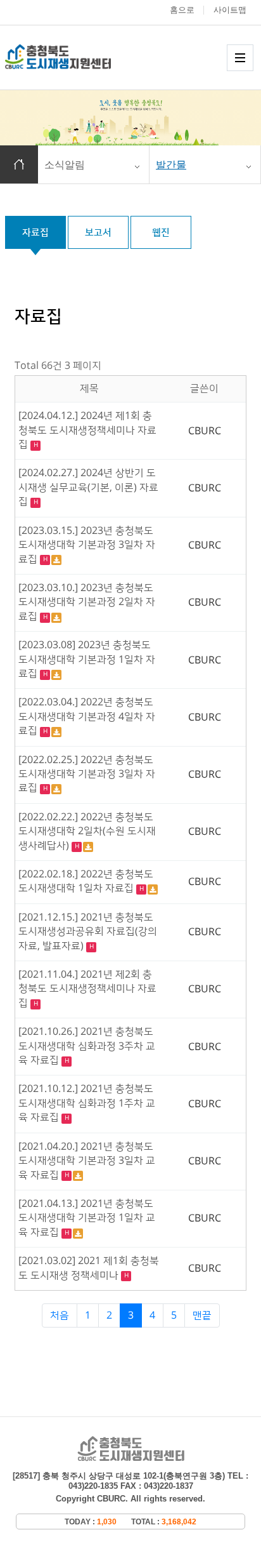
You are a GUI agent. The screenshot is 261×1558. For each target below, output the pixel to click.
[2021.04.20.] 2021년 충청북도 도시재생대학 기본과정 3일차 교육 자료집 (86, 1161)
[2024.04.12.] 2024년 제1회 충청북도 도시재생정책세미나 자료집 (87, 430)
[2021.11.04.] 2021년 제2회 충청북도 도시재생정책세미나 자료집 (87, 989)
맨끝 (202, 1315)
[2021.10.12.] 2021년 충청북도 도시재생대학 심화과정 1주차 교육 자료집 (86, 1103)
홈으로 (182, 10)
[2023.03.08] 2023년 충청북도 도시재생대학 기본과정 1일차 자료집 (86, 659)
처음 (59, 1315)
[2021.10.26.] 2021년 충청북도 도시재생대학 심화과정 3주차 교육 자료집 (86, 1046)
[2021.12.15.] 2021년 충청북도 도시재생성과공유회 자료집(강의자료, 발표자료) (87, 932)
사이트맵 (229, 10)
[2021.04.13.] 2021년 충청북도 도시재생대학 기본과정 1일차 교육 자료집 (86, 1218)
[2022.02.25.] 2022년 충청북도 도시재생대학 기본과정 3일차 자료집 (86, 774)
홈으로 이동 (19, 164)
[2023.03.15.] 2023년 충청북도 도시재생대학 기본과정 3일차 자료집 (86, 545)
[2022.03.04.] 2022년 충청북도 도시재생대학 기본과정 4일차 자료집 (86, 716)
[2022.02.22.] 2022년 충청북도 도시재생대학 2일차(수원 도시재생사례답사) (87, 831)
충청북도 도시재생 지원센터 (71, 56)
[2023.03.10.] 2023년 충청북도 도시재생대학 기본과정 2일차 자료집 (86, 602)
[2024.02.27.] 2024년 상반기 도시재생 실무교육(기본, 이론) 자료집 (88, 487)
